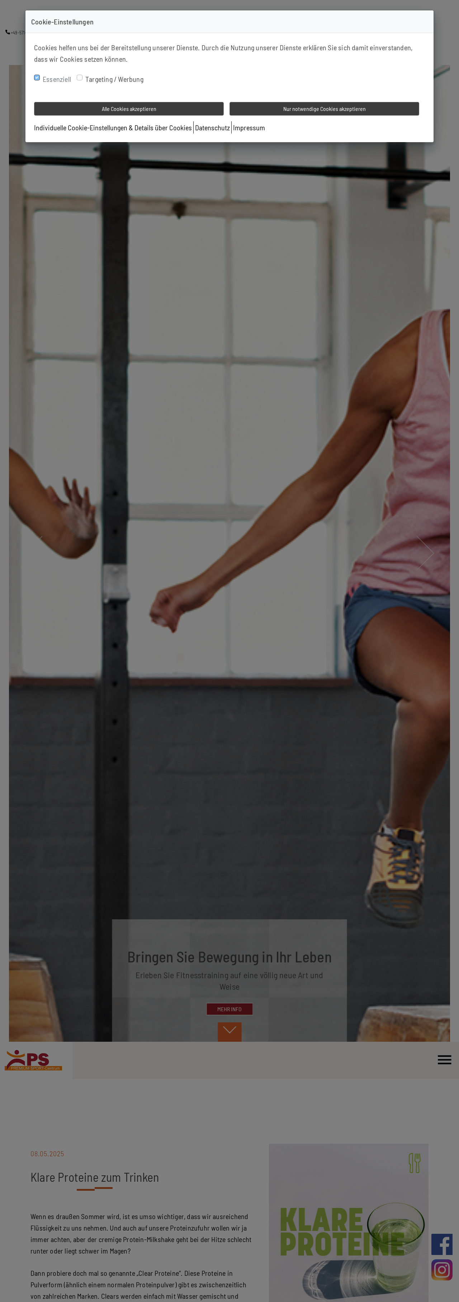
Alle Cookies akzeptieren (129, 108)
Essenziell (57, 79)
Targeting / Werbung (114, 79)
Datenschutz (212, 127)
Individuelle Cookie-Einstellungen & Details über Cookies (113, 127)
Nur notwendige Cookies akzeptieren (324, 108)
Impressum (249, 127)
